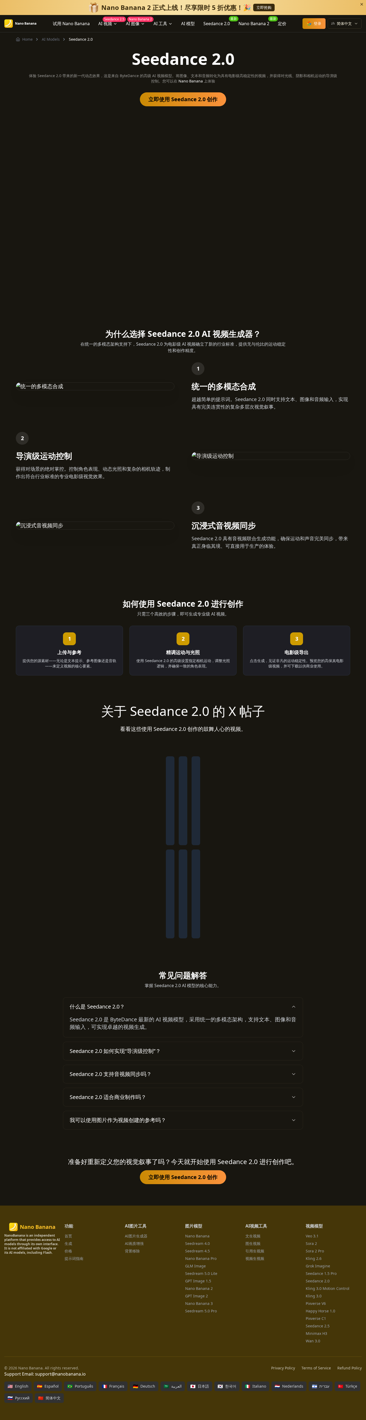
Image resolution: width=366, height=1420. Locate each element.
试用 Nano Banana (71, 24)
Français (113, 1386)
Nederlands (289, 1386)
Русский (18, 1398)
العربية (173, 1386)
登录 (317, 23)
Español (48, 1386)
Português (80, 1386)
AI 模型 (188, 24)
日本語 (199, 1386)
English (18, 1386)
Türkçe (347, 1386)
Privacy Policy (283, 1367)
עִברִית (320, 1386)
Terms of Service (316, 1367)
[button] (183, 1007)
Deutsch (144, 1386)
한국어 (227, 1386)
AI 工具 (160, 24)
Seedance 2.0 (218, 22)
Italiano (255, 1386)
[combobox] (345, 23)
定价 (282, 24)
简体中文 (49, 1398)
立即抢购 (263, 7)
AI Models (51, 39)
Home (27, 39)
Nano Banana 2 (256, 22)
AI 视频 (110, 23)
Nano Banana (190, 81)
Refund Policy (349, 1367)
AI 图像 (137, 23)
